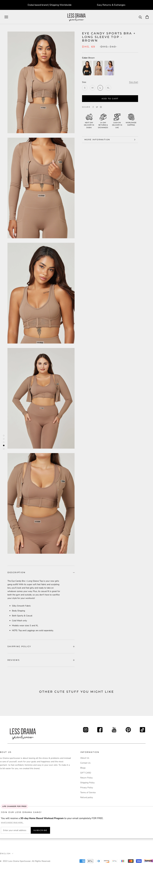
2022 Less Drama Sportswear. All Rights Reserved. (27, 861)
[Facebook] (93, 107)
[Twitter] (97, 107)
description (16, 572)
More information (97, 139)
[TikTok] (142, 728)
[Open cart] (147, 17)
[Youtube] (114, 728)
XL (108, 87)
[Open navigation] (6, 17)
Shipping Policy (19, 646)
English (5, 853)
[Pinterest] (101, 107)
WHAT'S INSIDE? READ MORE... (12, 823)
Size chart (133, 82)
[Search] (140, 17)
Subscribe (40, 830)
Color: (88, 57)
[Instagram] (85, 728)
